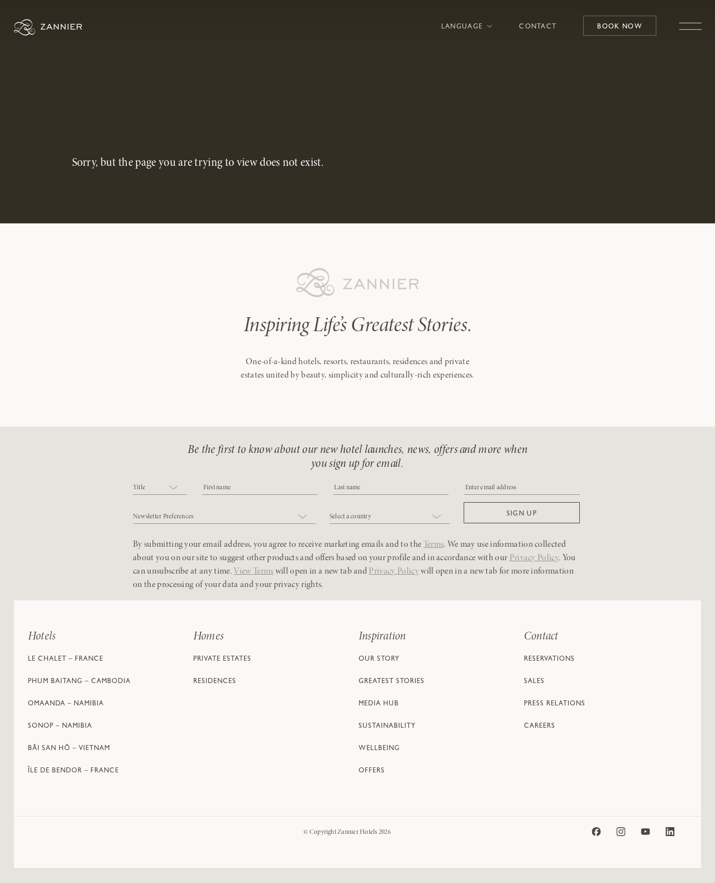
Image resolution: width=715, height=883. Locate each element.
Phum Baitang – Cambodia (79, 682)
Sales (534, 682)
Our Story (379, 659)
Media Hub (379, 704)
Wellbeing (379, 749)
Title (139, 487)
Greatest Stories (392, 682)
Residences (214, 682)
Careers (539, 726)
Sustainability (387, 726)
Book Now (619, 27)
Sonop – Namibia (60, 726)
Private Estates (222, 659)
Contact (537, 27)
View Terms (253, 571)
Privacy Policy (534, 557)
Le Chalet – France (65, 659)
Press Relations (554, 704)
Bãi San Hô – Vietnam (69, 749)
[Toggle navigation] (690, 20)
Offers (372, 771)
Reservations (549, 659)
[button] (522, 512)
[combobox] (160, 488)
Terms (433, 544)
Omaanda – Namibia (66, 704)
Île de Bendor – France (73, 771)
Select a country (350, 516)
